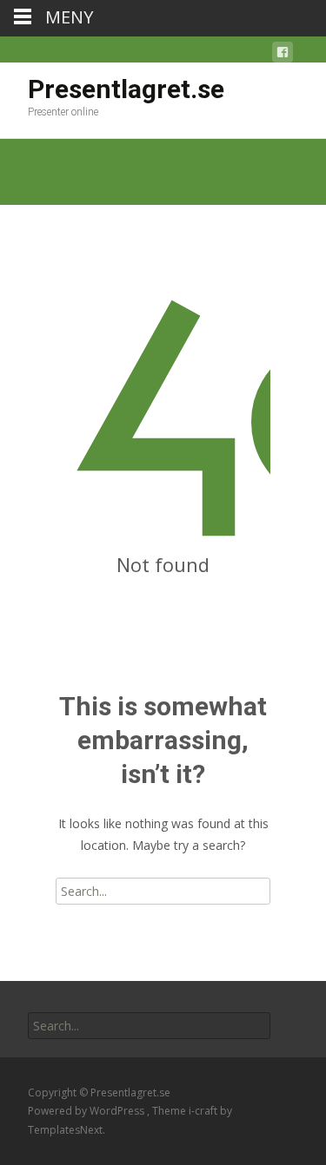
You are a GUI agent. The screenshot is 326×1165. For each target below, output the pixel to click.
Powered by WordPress (87, 1110)
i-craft (204, 1110)
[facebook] (282, 55)
